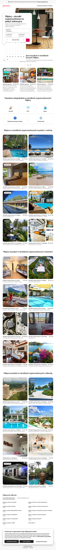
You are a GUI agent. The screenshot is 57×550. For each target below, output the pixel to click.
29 (20, 56)
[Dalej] (30, 65)
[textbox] (11, 36)
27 (15, 56)
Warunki (31, 547)
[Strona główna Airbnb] (6, 6)
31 (7, 59)
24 (7, 56)
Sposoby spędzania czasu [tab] (23, 498)
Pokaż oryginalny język (42, 1)
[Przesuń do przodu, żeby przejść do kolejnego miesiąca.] (23, 39)
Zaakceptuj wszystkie (12, 541)
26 (12, 56)
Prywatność (25, 547)
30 (23, 56)
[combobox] (17, 31)
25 (10, 56)
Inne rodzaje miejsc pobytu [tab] (9, 498)
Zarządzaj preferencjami (41, 541)
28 (18, 56)
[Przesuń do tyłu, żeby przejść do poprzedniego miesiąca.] (7, 39)
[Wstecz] (25, 65)
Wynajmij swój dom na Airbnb (44, 5)
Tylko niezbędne (26, 541)
